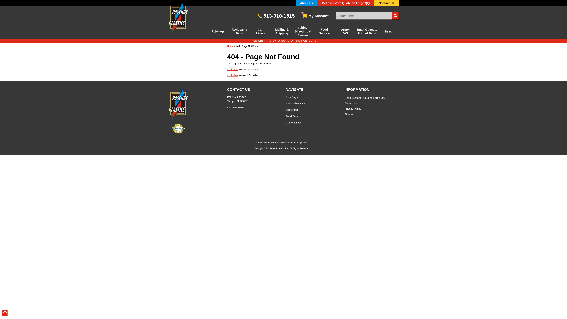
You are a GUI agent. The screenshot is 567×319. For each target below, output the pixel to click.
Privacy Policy (352, 108)
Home (230, 46)
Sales (388, 31)
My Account (315, 15)
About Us (306, 3)
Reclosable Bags (239, 31)
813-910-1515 (278, 16)
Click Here (232, 69)
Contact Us (386, 3)
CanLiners (260, 31)
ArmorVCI (345, 31)
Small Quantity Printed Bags (366, 31)
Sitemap (349, 114)
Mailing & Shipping (282, 31)
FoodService (324, 31)
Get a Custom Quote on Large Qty (346, 3)
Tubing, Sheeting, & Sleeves (303, 31)
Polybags (218, 31)
